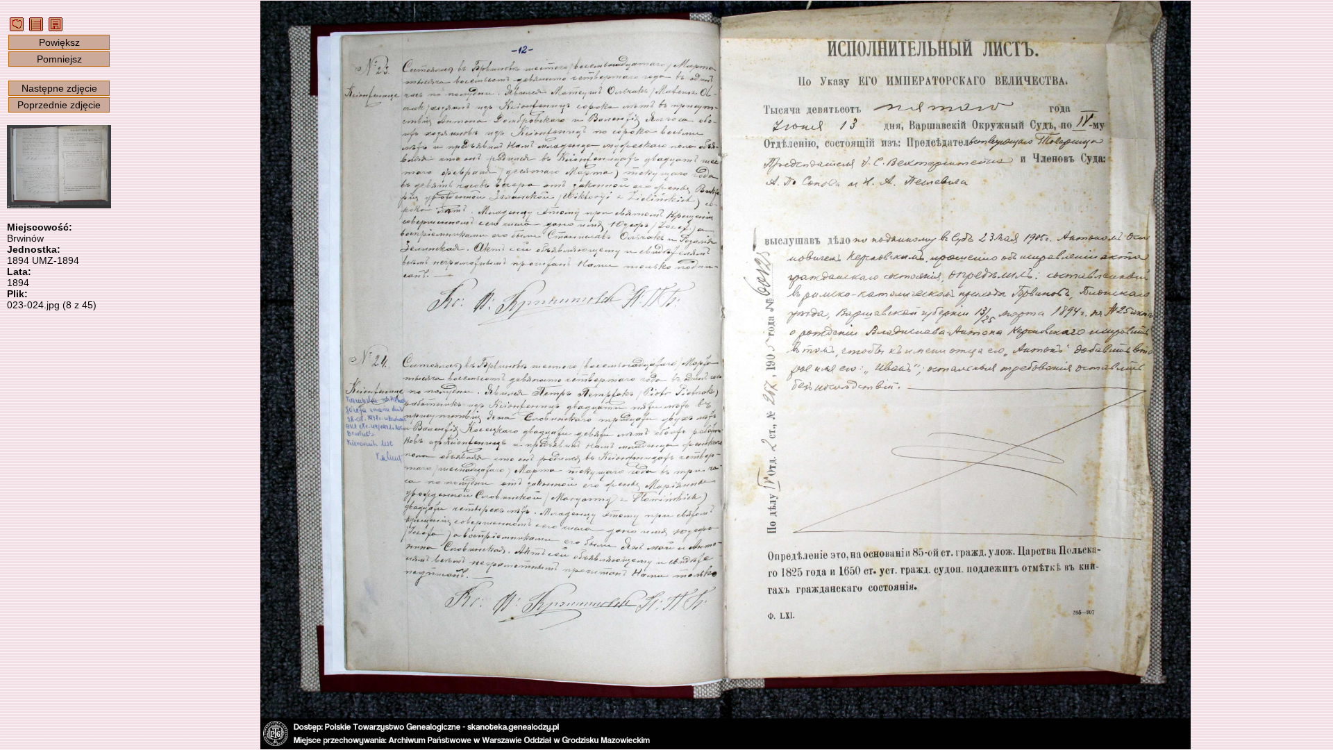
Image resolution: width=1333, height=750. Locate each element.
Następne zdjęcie (59, 88)
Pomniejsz (59, 59)
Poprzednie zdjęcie (59, 104)
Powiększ (59, 42)
